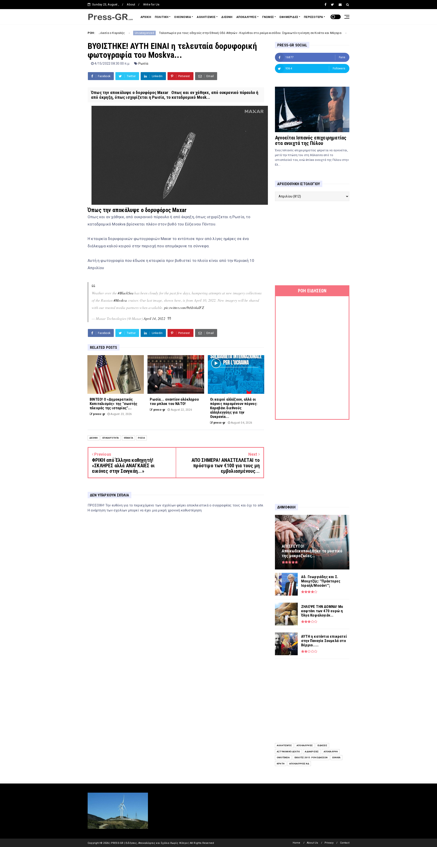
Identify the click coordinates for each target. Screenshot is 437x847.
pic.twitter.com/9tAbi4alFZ (184, 307)
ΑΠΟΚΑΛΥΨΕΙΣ (246, 17)
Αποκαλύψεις (305, 745)
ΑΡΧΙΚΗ (145, 17)
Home (296, 843)
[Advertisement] (312, 243)
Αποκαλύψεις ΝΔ (299, 763)
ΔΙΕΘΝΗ (226, 17)
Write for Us (151, 4)
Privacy (329, 843)
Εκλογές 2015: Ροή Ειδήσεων (311, 757)
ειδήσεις (322, 745)
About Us (312, 843)
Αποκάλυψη (331, 751)
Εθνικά (336, 757)
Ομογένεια (283, 757)
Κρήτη (281, 763)
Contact (344, 843)
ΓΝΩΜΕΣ (268, 17)
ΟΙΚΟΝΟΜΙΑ (182, 17)
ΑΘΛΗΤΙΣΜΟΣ (206, 17)
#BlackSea (125, 293)
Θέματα (128, 438)
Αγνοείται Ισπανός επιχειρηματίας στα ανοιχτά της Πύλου (310, 140)
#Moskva (120, 300)
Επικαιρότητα (110, 438)
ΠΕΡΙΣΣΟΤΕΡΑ (313, 17)
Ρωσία (143, 63)
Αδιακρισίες (312, 751)
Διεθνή (93, 438)
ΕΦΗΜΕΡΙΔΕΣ (288, 17)
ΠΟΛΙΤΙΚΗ (162, 17)
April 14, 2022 (154, 318)
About (131, 4)
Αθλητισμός (284, 745)
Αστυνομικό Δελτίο (288, 751)
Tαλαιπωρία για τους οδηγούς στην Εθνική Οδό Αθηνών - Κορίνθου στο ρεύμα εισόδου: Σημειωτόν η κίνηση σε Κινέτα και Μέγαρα (207, 33)
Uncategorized (101, 33)
